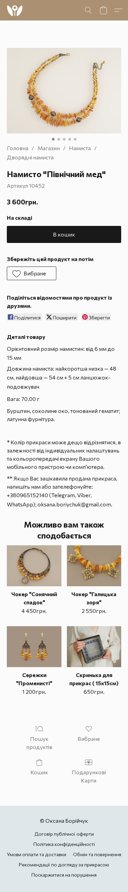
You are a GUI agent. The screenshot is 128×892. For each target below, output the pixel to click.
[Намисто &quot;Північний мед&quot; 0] (64, 90)
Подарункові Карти (89, 776)
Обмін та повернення (97, 854)
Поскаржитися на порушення (64, 875)
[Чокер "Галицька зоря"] (94, 565)
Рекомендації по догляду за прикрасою (64, 864)
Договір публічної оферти (64, 834)
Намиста (80, 148)
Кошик (39, 772)
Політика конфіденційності (64, 844)
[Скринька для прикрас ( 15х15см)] (94, 646)
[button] (15, 10)
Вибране (88, 738)
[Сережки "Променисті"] (34, 646)
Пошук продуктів (39, 742)
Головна (17, 148)
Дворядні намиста (30, 157)
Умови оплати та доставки (36, 854)
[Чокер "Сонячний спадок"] (34, 565)
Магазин (49, 148)
